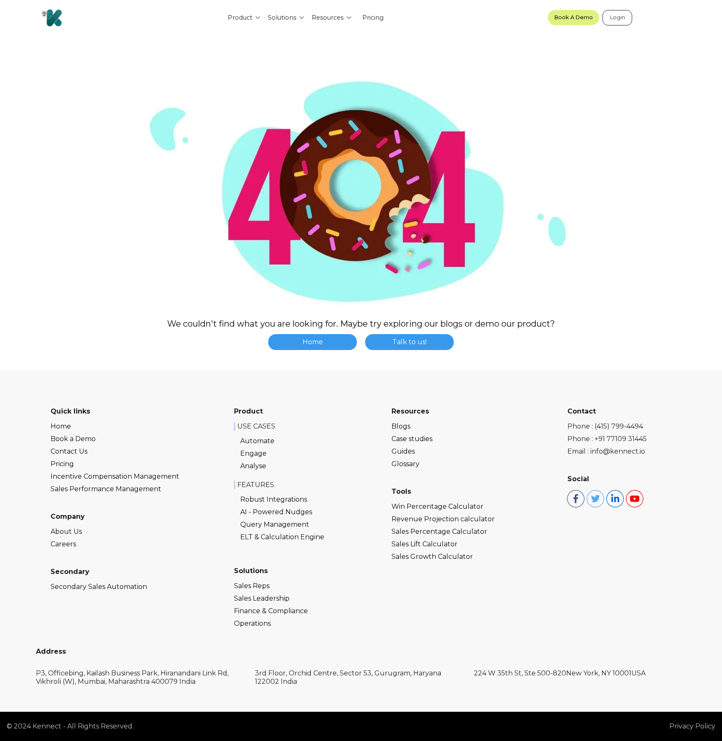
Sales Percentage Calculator (439, 531)
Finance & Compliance (271, 611)
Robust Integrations (273, 499)
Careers (63, 544)
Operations (252, 623)
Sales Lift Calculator (425, 544)
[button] (244, 17)
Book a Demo (73, 439)
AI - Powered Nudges (276, 512)
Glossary (405, 464)
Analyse (253, 466)
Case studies (412, 439)
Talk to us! (409, 342)
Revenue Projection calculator (443, 519)
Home (313, 342)
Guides (403, 451)
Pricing (373, 17)
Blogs (401, 426)
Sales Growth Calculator (432, 557)
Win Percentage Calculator (437, 506)
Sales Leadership (262, 598)
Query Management (274, 524)
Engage (253, 453)
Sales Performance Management (106, 489)
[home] (51, 17)
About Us (66, 531)
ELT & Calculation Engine (282, 537)
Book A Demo (573, 17)
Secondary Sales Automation (99, 587)
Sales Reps (251, 586)
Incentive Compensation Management (115, 476)
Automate (257, 441)
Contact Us (69, 451)
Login (617, 17)
